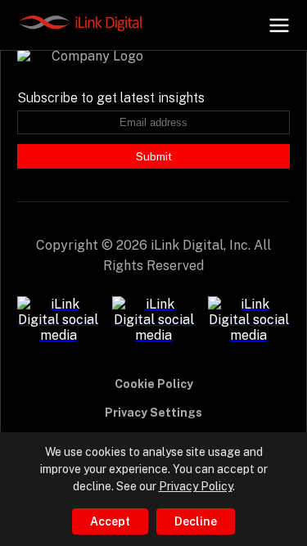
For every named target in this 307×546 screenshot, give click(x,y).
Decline (195, 521)
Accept (110, 521)
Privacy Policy (196, 486)
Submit (154, 156)
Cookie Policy (154, 383)
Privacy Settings (153, 412)
